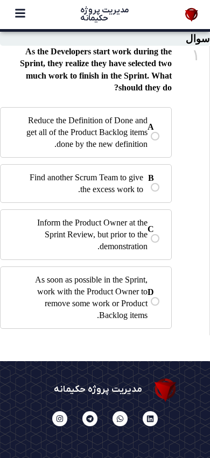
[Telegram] (89, 418)
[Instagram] (59, 418)
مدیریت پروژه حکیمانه (104, 14)
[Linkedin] (150, 418)
